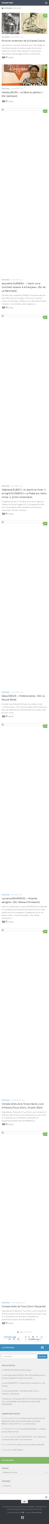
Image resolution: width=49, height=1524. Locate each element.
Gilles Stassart (18, 1450)
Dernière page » (34, 1339)
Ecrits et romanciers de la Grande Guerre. (23, 40)
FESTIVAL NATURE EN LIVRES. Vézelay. (18, 1370)
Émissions (5, 37)
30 (14, 1339)
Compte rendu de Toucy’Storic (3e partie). (24, 1306)
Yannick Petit (7, 2)
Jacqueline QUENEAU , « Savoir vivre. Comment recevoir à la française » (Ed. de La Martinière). (23, 287)
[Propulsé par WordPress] (23, 1512)
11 (37, 1337)
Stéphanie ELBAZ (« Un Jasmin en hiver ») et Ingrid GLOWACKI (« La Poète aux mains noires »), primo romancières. (24, 493)
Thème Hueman (37, 1512)
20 (10, 1339)
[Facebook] (42, 1347)
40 (18, 1339)
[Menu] (46, 3)
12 (41, 1337)
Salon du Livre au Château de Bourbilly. (31, 1445)
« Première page (9, 1337)
